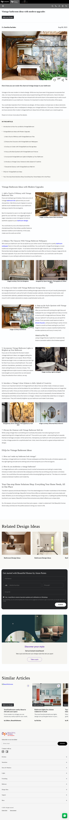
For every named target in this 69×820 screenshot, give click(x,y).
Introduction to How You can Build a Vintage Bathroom (18, 126)
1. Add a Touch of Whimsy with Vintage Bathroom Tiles (19, 136)
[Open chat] (64, 815)
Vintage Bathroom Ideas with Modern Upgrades (16, 131)
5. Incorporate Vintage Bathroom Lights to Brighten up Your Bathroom (23, 156)
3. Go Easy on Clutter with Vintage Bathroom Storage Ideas (20, 146)
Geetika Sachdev (10, 27)
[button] (66, 121)
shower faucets (40, 323)
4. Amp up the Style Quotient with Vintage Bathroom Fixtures (21, 151)
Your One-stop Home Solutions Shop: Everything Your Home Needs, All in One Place (26, 176)
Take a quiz (34, 659)
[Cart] (66, 6)
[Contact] (56, 6)
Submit (60, 604)
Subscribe (62, 743)
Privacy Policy (4, 810)
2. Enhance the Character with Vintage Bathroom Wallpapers (21, 141)
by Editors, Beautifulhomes (12, 720)
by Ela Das (37, 720)
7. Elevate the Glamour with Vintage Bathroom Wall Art (19, 166)
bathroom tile (11, 200)
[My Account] (59, 6)
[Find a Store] (62, 6)
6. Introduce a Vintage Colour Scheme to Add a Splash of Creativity (22, 161)
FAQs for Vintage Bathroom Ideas (12, 171)
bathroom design (22, 220)
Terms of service (13, 810)
